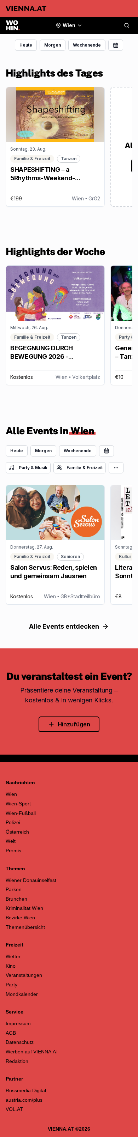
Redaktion (17, 1061)
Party (11, 984)
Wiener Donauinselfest (31, 880)
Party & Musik (33, 467)
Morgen (52, 45)
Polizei (13, 822)
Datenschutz (20, 1042)
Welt (11, 841)
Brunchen (16, 899)
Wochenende (87, 45)
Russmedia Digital (26, 1090)
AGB (11, 1033)
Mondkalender (22, 994)
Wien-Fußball (21, 813)
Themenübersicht (25, 927)
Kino (11, 966)
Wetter (13, 956)
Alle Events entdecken (64, 626)
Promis (13, 850)
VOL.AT (14, 1109)
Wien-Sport (18, 803)
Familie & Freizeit (85, 467)
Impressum (18, 1023)
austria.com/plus (24, 1100)
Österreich (17, 832)
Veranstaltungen (24, 975)
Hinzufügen (74, 724)
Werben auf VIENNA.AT (32, 1051)
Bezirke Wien (20, 917)
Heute (25, 45)
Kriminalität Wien (24, 908)
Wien (11, 794)
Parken (14, 889)
